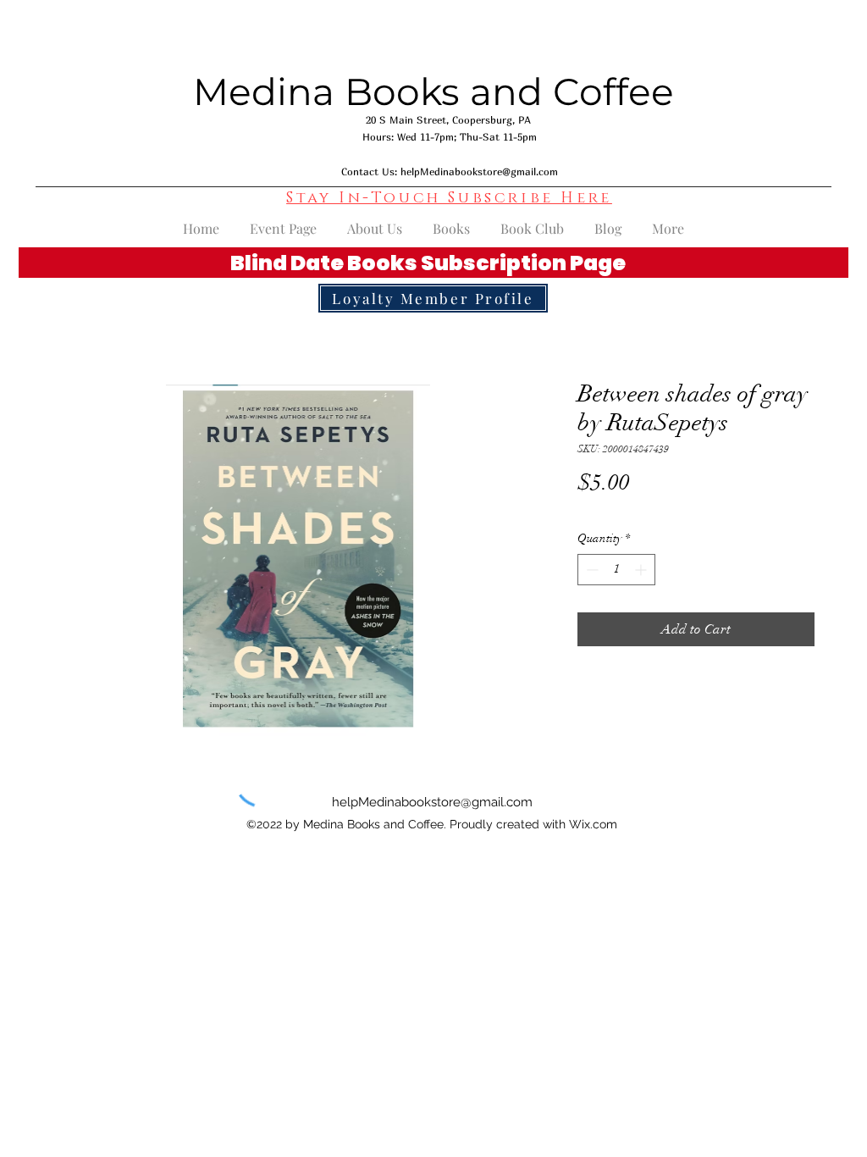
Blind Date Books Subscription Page (428, 263)
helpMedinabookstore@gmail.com (479, 171)
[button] (449, 198)
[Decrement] (590, 569)
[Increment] (642, 569)
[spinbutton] (616, 569)
